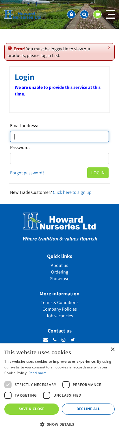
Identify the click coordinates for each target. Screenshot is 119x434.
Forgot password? (27, 173)
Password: (20, 147)
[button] (59, 424)
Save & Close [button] (31, 408)
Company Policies (59, 309)
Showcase (59, 279)
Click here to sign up (72, 192)
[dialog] (59, 388)
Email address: (24, 125)
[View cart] (97, 14)
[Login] (71, 14)
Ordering (59, 272)
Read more (38, 372)
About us (59, 265)
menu (110, 14)
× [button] (112, 349)
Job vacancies (59, 316)
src (84, 14)
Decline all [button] (88, 408)
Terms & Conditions (60, 302)
